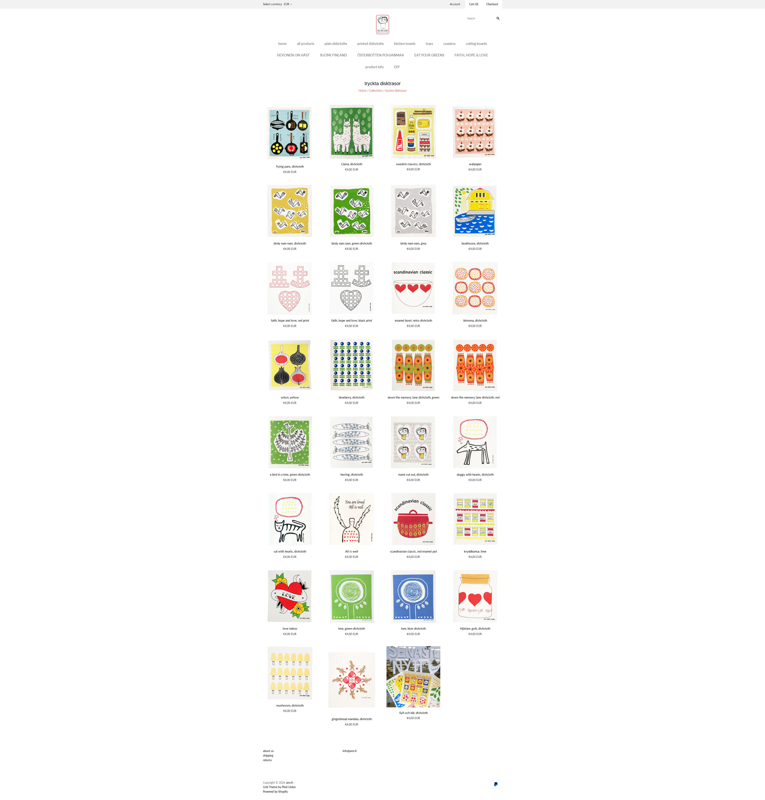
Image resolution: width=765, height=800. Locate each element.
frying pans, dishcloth (290, 166)
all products (305, 43)
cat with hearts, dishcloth (290, 551)
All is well (351, 551)
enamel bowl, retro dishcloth (413, 320)
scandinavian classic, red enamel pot (413, 551)
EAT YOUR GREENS (429, 55)
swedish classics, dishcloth (413, 164)
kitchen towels (404, 43)
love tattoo (290, 628)
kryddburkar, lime (475, 551)
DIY (397, 67)
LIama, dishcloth (351, 164)
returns (267, 760)
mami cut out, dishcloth (413, 474)
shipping (268, 755)
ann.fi (289, 782)
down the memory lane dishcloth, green (413, 397)
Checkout (492, 4)
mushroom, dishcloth (290, 705)
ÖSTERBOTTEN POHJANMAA (380, 55)
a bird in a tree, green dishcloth (290, 474)
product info (374, 67)
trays (429, 43)
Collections (375, 90)
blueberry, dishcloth (351, 397)
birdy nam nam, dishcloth (290, 243)
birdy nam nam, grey (413, 243)
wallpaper (475, 164)
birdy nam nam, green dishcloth (352, 243)
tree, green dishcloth (351, 628)
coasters (449, 43)
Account (455, 4)
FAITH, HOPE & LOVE (471, 55)
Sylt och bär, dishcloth (413, 713)
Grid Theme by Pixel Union (279, 787)
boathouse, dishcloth (475, 243)
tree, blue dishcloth (413, 628)
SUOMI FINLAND (333, 55)
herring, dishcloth (351, 474)
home (282, 43)
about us (268, 751)
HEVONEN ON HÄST (293, 55)
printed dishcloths (370, 43)
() (473, 4)
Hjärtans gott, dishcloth (475, 628)
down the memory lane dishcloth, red (475, 397)
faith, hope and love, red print (290, 320)
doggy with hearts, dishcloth (475, 474)
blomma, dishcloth (475, 320)
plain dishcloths (336, 43)
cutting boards (476, 43)
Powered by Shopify (275, 791)
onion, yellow (290, 397)
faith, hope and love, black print (351, 320)
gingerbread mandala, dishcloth (352, 719)
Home (362, 90)
